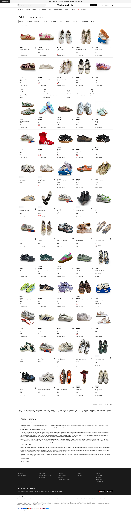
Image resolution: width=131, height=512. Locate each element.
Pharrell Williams (59, 442)
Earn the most (93, 94)
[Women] (37, 9)
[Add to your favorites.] (35, 48)
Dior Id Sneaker (38, 412)
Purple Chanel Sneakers (76, 410)
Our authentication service (45, 475)
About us (98, 473)
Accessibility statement (23, 491)
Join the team (99, 479)
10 (107, 404)
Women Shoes (31, 14)
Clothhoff (77, 412)
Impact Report (99, 477)
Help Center (79, 473)
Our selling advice (62, 475)
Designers (27, 9)
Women (34, 9)
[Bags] (52, 9)
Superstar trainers (25, 460)
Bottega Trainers (52, 410)
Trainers (39, 14)
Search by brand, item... (25, 5)
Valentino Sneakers (107, 412)
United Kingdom (23, 510)
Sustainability (99, 475)
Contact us (79, 475)
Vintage (66, 9)
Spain (38, 510)
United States (29, 510)
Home (19, 14)
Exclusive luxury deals (72, 94)
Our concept (20, 473)
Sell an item (93, 5)
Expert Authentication (49, 94)
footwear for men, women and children (80, 427)
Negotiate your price (25, 94)
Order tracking (42, 473)
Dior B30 (109, 410)
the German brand (38, 450)
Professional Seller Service (64, 479)
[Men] (41, 9)
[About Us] (86, 9)
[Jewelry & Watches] (63, 9)
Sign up (107, 5)
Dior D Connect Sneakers (26, 412)
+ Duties (62, 244)
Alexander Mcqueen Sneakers (26, 410)
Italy (41, 510)
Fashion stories (99, 481)
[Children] (47, 9)
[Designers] (31, 9)
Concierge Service (22, 475)
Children (44, 9)
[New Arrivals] (24, 9)
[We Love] (75, 9)
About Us (83, 9)
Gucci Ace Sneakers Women (65, 412)
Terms (38, 491)
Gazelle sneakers (24, 461)
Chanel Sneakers (63, 410)
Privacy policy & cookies (46, 491)
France (18, 510)
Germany (34, 510)
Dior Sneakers (101, 410)
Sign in (101, 5)
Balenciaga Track (41, 410)
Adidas (25, 14)
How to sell (60, 473)
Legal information (32, 491)
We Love (73, 9)
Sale (78, 9)
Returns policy (42, 477)
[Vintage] (69, 9)
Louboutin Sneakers (89, 410)
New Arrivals (20, 9)
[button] (112, 5)
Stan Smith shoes (24, 458)
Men (39, 9)
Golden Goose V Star (50, 412)
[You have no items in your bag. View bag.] (112, 5)
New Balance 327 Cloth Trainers (91, 412)
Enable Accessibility (5, 1)
